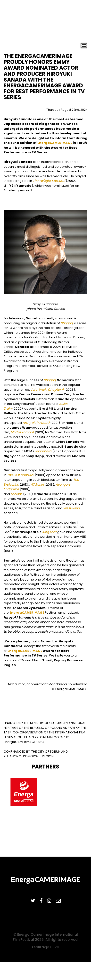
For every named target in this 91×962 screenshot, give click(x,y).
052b (54, 947)
